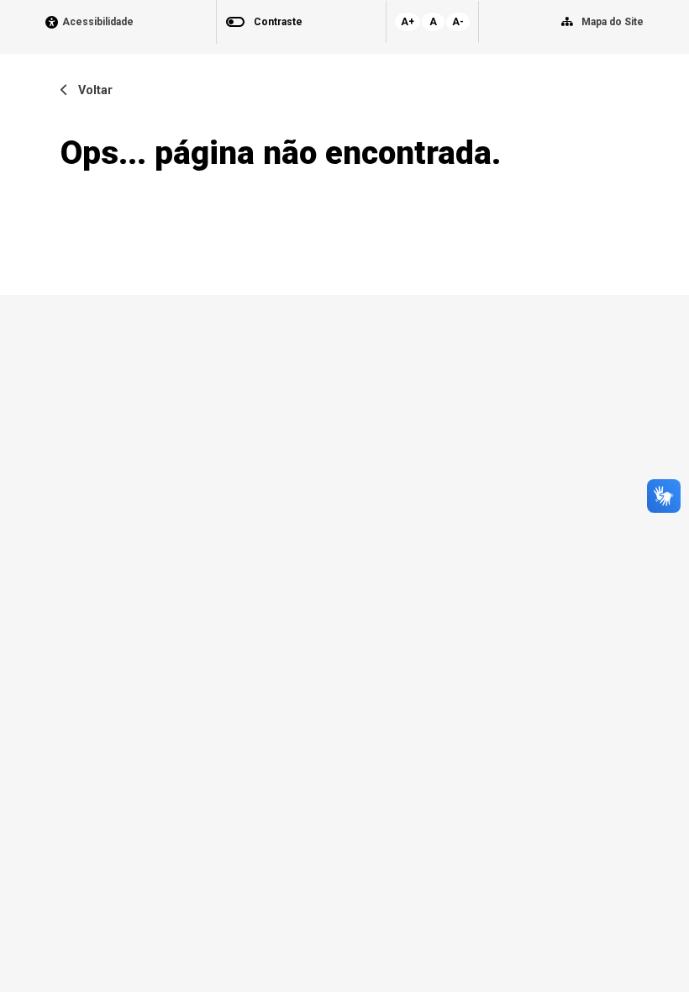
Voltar (90, 90)
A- (458, 22)
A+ (407, 22)
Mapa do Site (612, 22)
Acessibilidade (98, 22)
